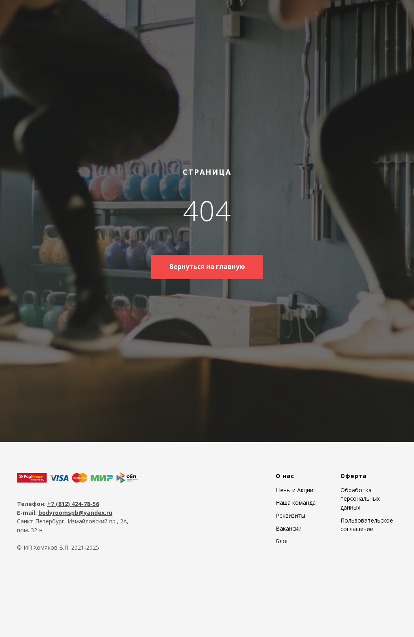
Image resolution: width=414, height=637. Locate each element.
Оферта (353, 543)
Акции (304, 557)
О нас (285, 543)
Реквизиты (290, 583)
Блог (282, 609)
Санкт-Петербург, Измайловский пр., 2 (70, 589)
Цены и (286, 557)
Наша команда (296, 570)
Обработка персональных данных (360, 566)
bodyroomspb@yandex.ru (75, 580)
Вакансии (289, 596)
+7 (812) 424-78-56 (73, 571)
